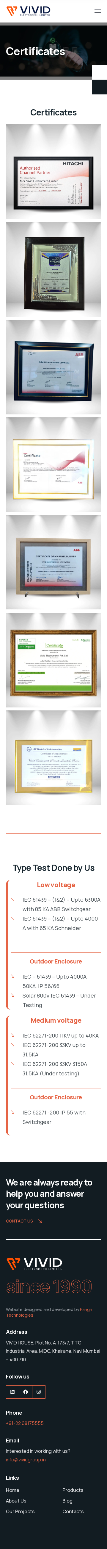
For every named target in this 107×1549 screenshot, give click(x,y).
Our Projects (20, 1511)
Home (12, 1490)
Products (73, 1490)
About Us (16, 1500)
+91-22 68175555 (25, 1423)
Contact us (19, 1221)
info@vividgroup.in (26, 1459)
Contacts (73, 1511)
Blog (67, 1500)
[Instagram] (38, 1392)
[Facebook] (25, 1392)
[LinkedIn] (12, 1392)
